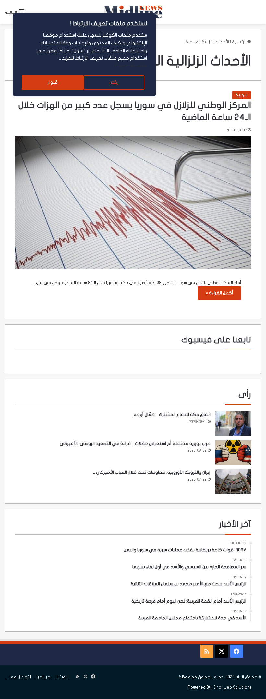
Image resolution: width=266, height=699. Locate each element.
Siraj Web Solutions (232, 687)
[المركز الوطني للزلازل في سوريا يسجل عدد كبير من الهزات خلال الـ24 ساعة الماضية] (133, 202)
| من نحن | (43, 677)
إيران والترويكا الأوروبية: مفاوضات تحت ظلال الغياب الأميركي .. (152, 472)
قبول (53, 82)
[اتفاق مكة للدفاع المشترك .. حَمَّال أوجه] (233, 423)
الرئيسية (239, 42)
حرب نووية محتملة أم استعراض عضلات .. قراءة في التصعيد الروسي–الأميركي (135, 443)
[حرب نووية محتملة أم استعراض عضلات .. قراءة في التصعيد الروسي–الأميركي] (233, 452)
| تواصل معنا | (18, 677)
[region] (84, 54)
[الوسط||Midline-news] (133, 12)
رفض (113, 82)
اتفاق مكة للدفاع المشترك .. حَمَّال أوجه (172, 414)
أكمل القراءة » (219, 292)
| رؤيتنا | (62, 677)
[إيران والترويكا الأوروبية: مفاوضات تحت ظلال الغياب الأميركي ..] (233, 481)
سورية (242, 95)
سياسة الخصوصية (130, 66)
